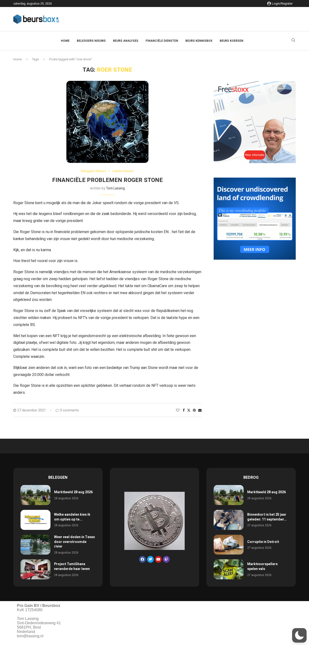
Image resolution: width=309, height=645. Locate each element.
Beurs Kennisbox (198, 41)
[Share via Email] (200, 410)
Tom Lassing (115, 188)
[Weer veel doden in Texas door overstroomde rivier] (35, 545)
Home (65, 41)
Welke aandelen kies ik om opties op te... (72, 517)
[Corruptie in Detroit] (229, 545)
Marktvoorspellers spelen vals (262, 566)
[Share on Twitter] (188, 410)
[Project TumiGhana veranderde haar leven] (35, 569)
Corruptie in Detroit (263, 541)
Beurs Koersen (231, 41)
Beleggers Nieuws (91, 41)
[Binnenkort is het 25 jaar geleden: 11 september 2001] (229, 520)
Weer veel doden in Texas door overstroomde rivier (74, 541)
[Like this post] (177, 410)
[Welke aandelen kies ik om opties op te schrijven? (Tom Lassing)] (35, 520)
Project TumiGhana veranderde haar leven (72, 566)
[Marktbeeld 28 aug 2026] (35, 495)
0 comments (69, 410)
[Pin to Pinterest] (194, 410)
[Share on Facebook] (184, 410)
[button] (299, 635)
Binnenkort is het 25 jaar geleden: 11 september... (267, 517)
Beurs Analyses (125, 41)
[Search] (293, 40)
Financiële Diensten (162, 41)
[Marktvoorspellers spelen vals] (229, 569)
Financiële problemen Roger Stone (107, 180)
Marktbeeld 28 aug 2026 (73, 492)
